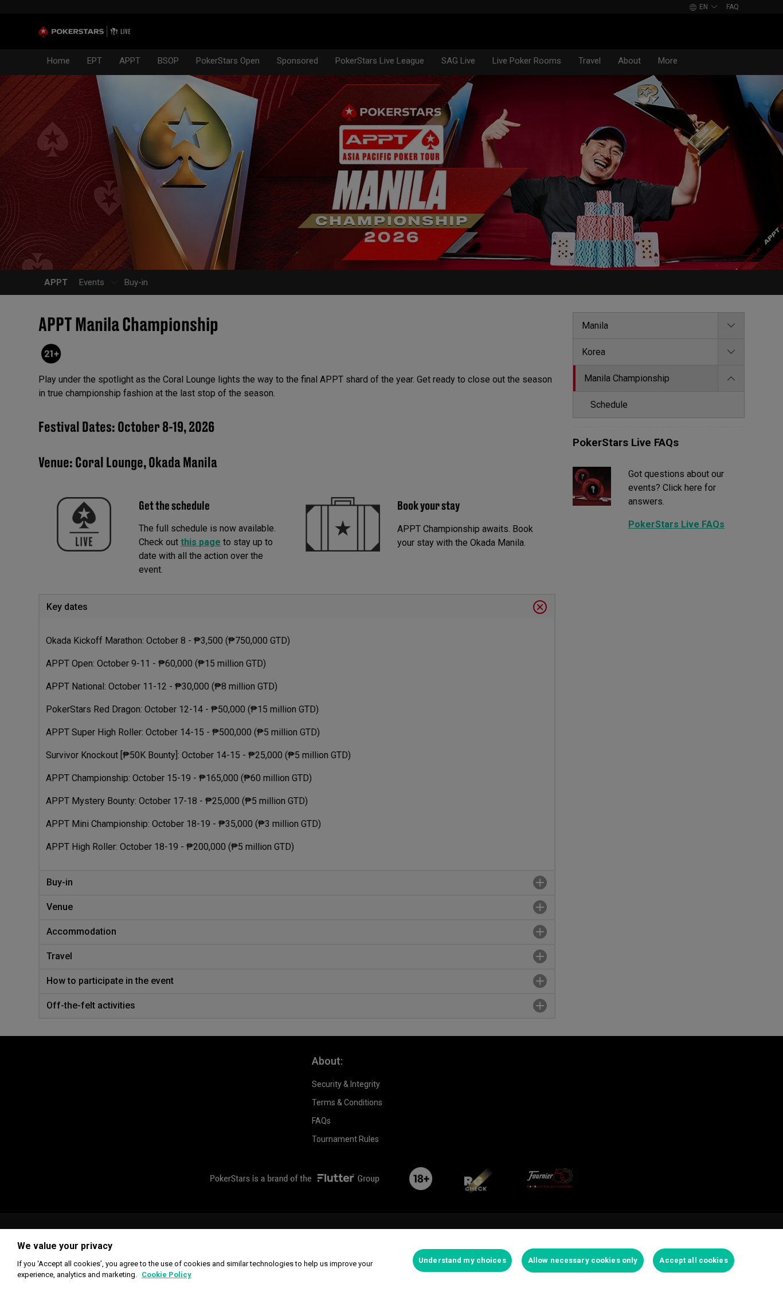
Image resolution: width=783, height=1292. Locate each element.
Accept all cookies (693, 1260)
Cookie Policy (166, 1274)
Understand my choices (462, 1260)
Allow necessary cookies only (583, 1260)
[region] (391, 1260)
